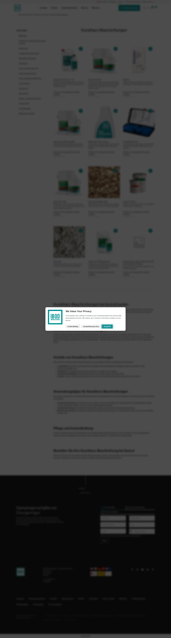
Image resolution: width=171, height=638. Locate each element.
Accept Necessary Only (91, 326)
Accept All (107, 326)
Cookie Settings (73, 326)
